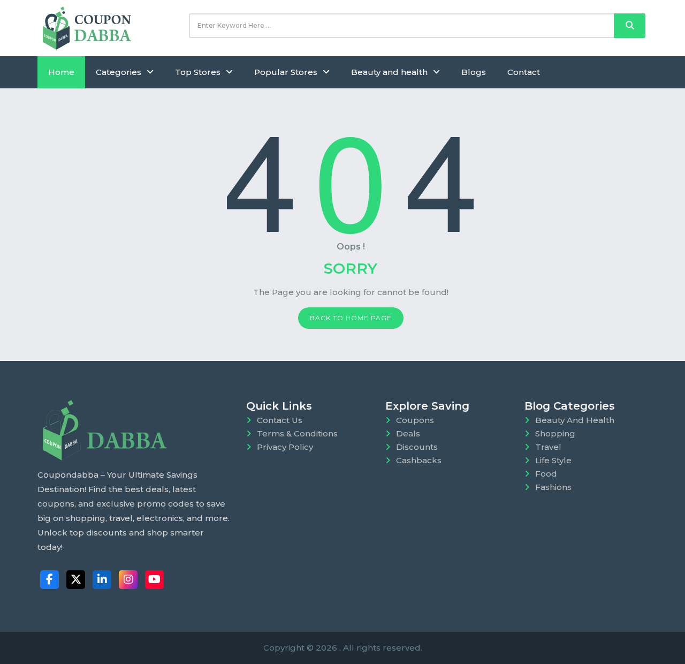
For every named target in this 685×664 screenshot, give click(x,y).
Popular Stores (285, 72)
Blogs (473, 72)
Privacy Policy (285, 447)
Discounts (417, 447)
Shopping (555, 433)
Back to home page (351, 318)
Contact (523, 72)
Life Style (553, 460)
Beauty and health (389, 72)
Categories (118, 72)
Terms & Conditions (297, 433)
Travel (548, 447)
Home (61, 72)
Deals (408, 433)
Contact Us (279, 420)
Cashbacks (419, 460)
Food (546, 474)
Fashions (553, 487)
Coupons (415, 420)
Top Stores (197, 72)
